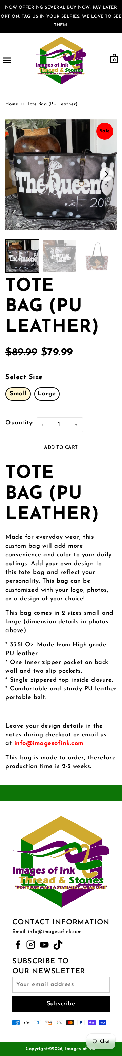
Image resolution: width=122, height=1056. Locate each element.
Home (11, 104)
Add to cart (61, 447)
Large (47, 394)
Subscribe (61, 1004)
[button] (106, 174)
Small (18, 394)
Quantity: (19, 423)
